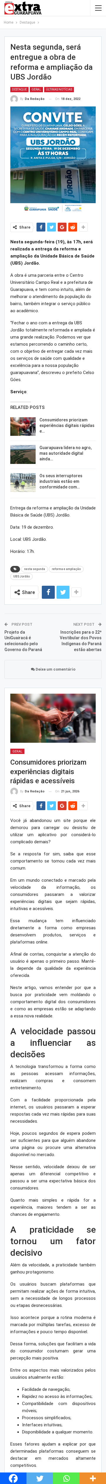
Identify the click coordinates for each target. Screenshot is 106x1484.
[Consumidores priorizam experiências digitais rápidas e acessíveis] (23, 426)
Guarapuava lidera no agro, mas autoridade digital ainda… (65, 453)
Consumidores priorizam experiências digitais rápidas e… (67, 425)
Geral (36, 89)
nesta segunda (34, 569)
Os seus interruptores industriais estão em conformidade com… (60, 481)
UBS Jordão (21, 576)
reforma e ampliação (66, 569)
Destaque (19, 89)
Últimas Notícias (59, 89)
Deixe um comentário (55, 669)
